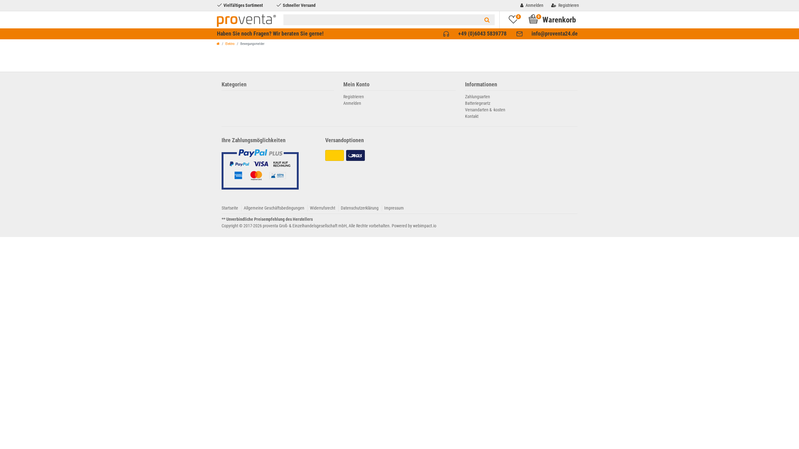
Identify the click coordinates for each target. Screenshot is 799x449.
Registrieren (353, 96)
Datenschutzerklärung (360, 207)
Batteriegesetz (477, 103)
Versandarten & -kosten (485, 109)
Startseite (230, 207)
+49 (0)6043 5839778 (482, 34)
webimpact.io (424, 225)
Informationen (481, 85)
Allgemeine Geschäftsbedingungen (274, 207)
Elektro (230, 44)
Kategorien (234, 85)
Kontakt (471, 116)
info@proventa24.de (555, 34)
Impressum (394, 207)
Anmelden (352, 103)
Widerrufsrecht (322, 207)
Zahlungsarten (477, 96)
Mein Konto (356, 85)
